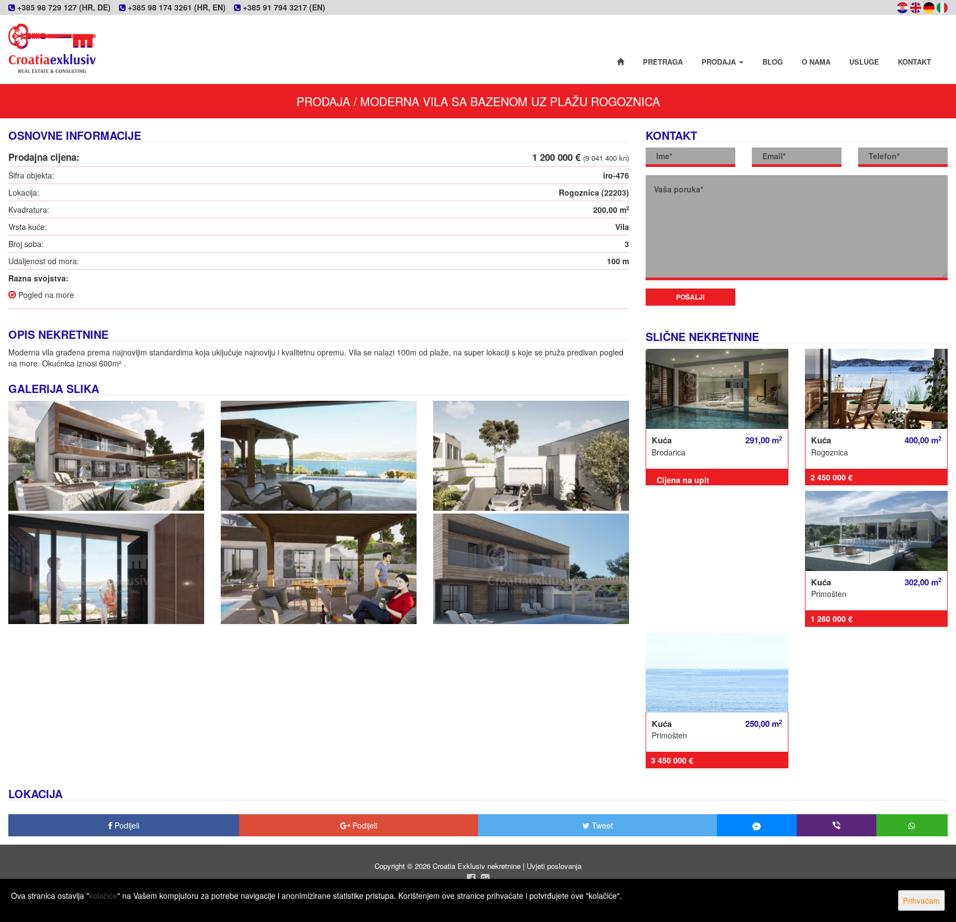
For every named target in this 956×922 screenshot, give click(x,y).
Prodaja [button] (720, 61)
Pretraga (663, 61)
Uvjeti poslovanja (554, 866)
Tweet (601, 825)
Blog (772, 61)
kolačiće (103, 895)
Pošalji (690, 297)
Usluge (864, 61)
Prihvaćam (921, 900)
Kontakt (914, 61)
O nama (816, 61)
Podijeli (125, 825)
